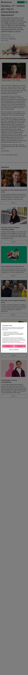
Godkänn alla (20, 346)
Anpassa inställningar (14, 349)
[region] (14, 337)
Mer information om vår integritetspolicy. (16, 342)
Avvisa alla (8, 346)
